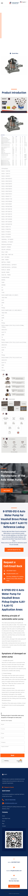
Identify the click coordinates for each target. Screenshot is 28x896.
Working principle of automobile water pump (12, 715)
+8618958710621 (15, 862)
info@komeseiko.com (16, 871)
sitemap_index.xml (9, 891)
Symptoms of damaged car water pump (11, 717)
